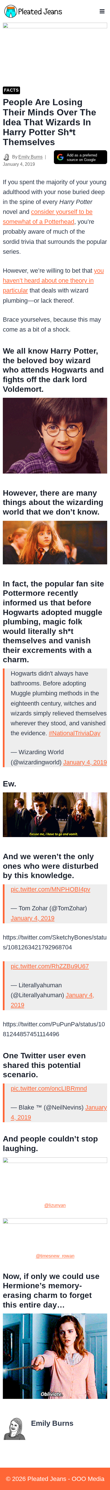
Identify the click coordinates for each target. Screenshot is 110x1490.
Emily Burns (30, 156)
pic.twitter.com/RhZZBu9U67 (50, 966)
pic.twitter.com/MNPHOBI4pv (50, 889)
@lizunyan (55, 1205)
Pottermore (24, 593)
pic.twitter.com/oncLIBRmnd (49, 1088)
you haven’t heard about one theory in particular (53, 280)
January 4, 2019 (85, 762)
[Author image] (6, 157)
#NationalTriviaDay (74, 733)
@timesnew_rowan (55, 1256)
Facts (11, 90)
